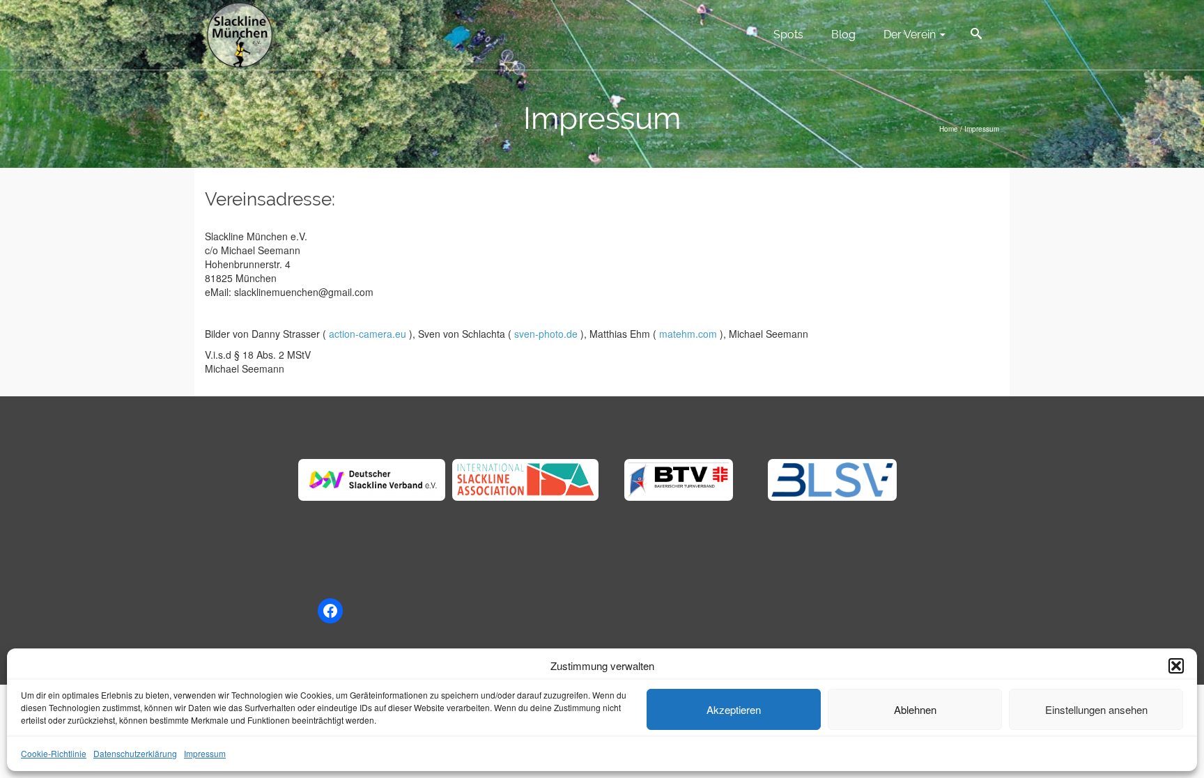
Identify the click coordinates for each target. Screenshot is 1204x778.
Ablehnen (915, 709)
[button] (1176, 666)
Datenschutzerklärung (135, 753)
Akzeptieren (734, 709)
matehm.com (688, 334)
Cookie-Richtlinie (53, 753)
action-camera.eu (367, 334)
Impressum (205, 753)
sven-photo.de (546, 334)
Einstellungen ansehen (1096, 709)
